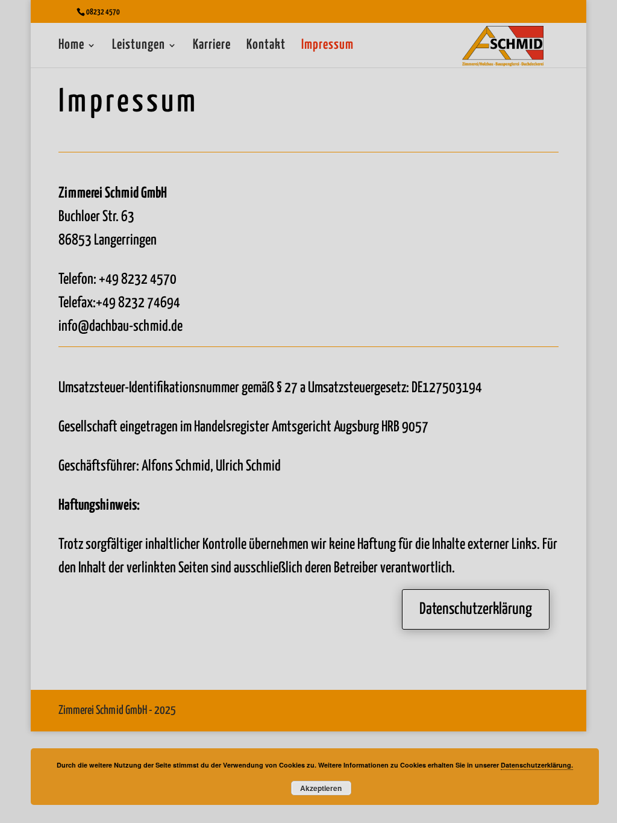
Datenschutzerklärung (475, 609)
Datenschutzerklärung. (537, 764)
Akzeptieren (321, 788)
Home (71, 46)
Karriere (212, 46)
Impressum (327, 46)
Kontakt (266, 46)
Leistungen (138, 46)
